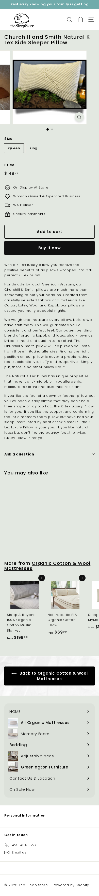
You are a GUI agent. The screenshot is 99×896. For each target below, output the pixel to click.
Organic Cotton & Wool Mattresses (47, 565)
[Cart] (80, 19)
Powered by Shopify (71, 885)
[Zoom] (79, 117)
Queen (14, 148)
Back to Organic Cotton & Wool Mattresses (53, 676)
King (33, 148)
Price (9, 165)
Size (8, 138)
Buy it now (49, 248)
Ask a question (19, 454)
